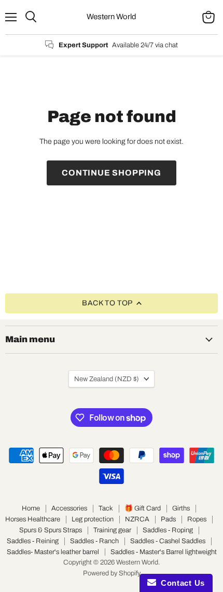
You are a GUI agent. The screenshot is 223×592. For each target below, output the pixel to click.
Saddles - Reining (33, 541)
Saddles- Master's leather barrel (53, 552)
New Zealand (106, 379)
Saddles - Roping (168, 530)
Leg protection (93, 519)
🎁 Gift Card (142, 508)
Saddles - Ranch (94, 541)
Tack (106, 508)
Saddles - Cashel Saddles (167, 541)
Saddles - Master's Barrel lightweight (163, 552)
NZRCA (137, 519)
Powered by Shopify (112, 573)
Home (31, 508)
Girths (181, 508)
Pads (168, 519)
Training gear (112, 530)
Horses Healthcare (32, 519)
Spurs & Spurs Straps (50, 530)
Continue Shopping (111, 172)
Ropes (196, 519)
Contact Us (180, 582)
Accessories (69, 508)
